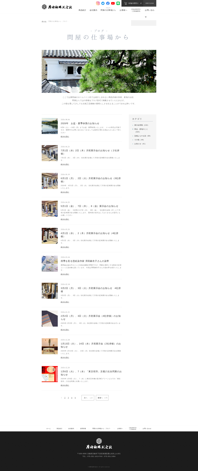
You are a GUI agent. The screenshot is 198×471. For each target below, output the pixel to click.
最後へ (100, 398)
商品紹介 (82, 10)
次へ (85, 398)
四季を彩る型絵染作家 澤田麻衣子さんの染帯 (85, 261)
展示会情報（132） (141, 125)
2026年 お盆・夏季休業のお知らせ (80, 123)
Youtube (113, 3)
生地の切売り (133, 3)
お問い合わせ (147, 428)
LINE (118, 3)
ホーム (44, 21)
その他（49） (139, 140)
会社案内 (93, 10)
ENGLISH (150, 3)
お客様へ (123, 10)
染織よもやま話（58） (143, 136)
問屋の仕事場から (108, 10)
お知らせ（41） (140, 144)
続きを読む (65, 136)
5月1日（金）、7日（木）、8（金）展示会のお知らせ (89, 206)
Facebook (108, 3)
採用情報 (83, 428)
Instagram (98, 3)
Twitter (102, 3)
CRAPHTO (136, 10)
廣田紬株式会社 (57, 6)
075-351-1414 (93, 456)
